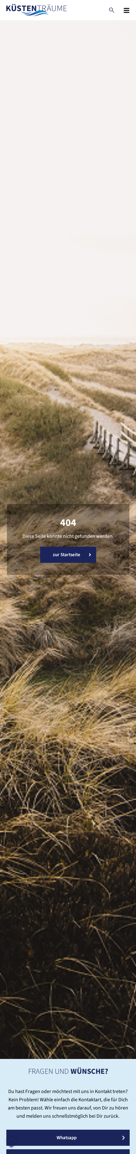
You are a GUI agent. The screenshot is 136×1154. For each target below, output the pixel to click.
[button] (11, 1142)
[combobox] (111, 10)
